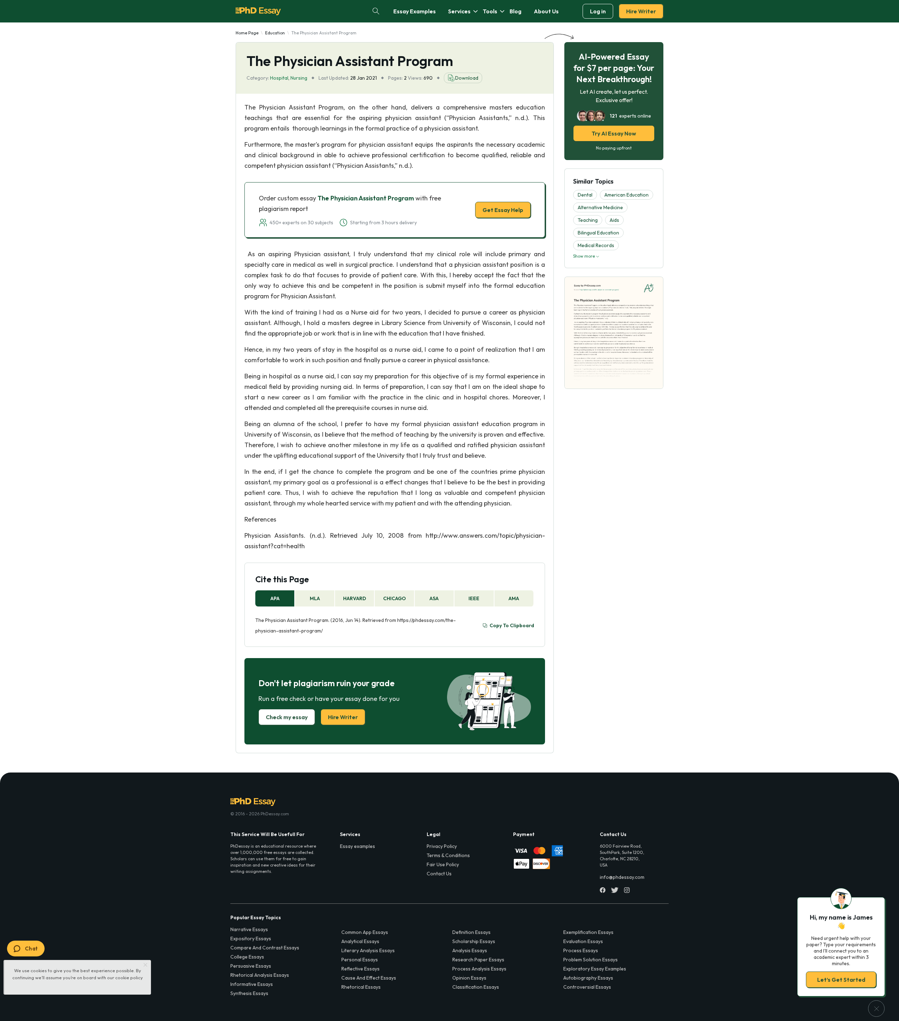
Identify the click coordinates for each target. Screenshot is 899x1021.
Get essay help (348, 560)
